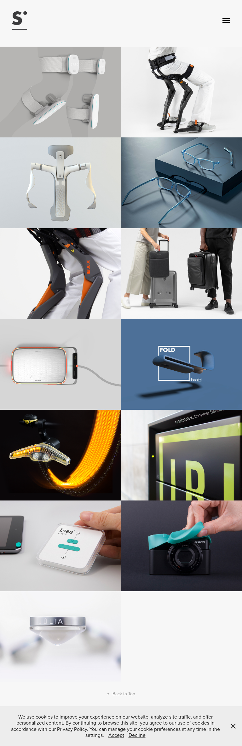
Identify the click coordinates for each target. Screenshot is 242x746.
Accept (116, 735)
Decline (137, 735)
